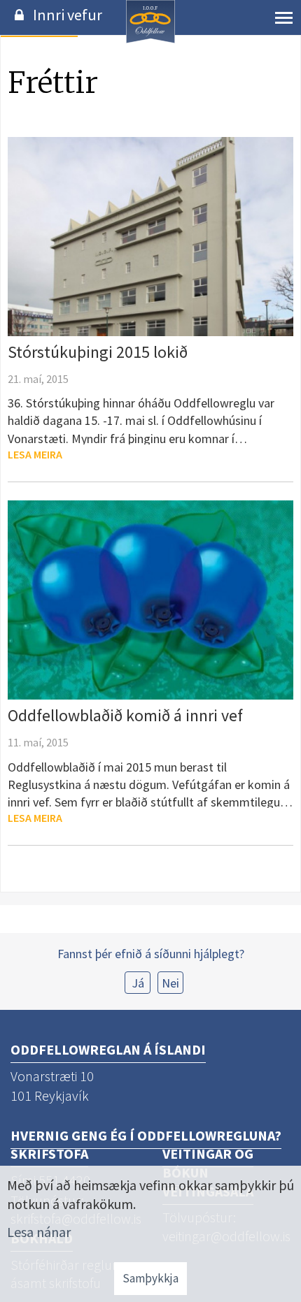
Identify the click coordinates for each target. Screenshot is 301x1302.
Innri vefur (67, 14)
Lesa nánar (39, 1231)
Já (138, 983)
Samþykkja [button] (150, 1278)
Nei (170, 983)
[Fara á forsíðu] (150, 41)
